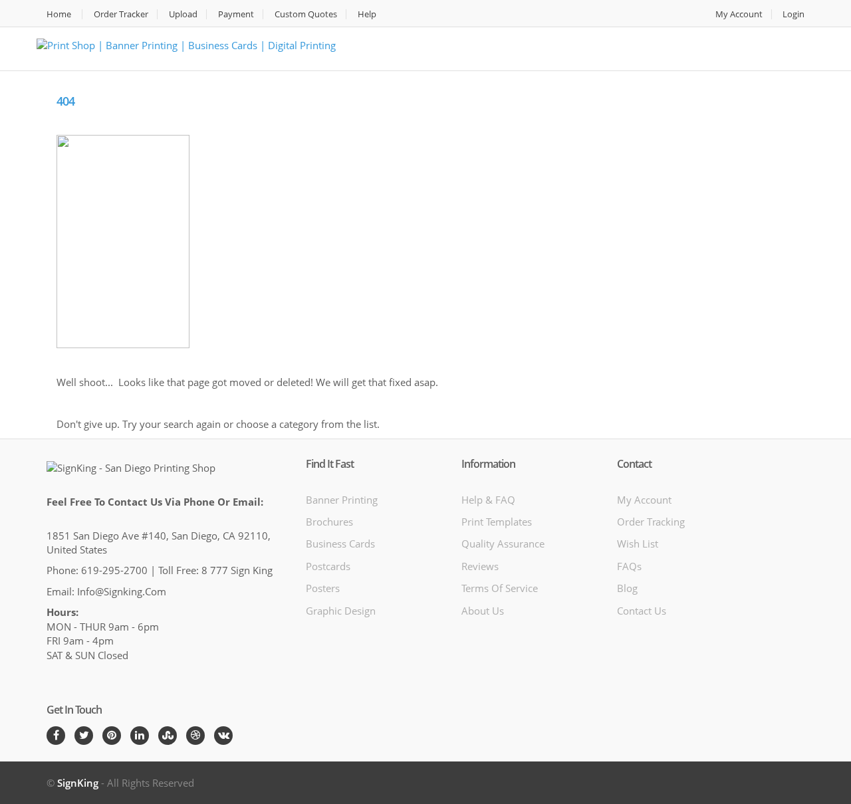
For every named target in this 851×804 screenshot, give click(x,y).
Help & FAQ (488, 499)
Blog (627, 588)
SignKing (77, 782)
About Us (482, 610)
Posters (323, 588)
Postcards (328, 566)
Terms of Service (499, 588)
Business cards (340, 543)
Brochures (329, 521)
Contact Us (641, 610)
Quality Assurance (503, 543)
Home (59, 14)
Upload (183, 14)
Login (793, 14)
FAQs (629, 566)
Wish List (637, 543)
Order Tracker (121, 14)
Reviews (480, 566)
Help (367, 14)
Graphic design (341, 610)
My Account (739, 14)
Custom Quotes (306, 14)
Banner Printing (342, 499)
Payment (236, 14)
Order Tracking (651, 521)
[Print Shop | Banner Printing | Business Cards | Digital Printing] (186, 43)
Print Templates (496, 521)
